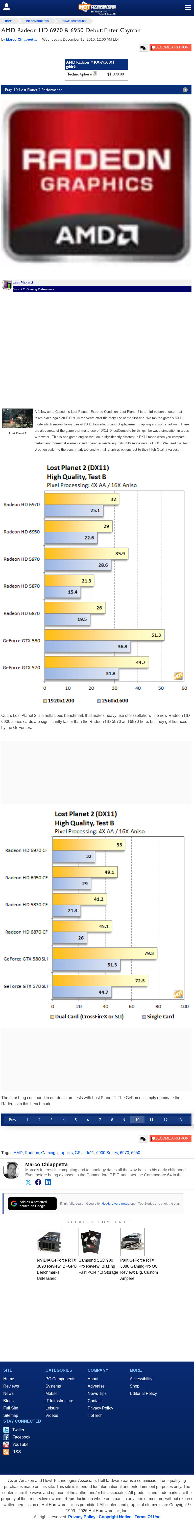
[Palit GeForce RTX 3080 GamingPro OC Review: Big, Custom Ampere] (132, 1242)
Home (8, 1379)
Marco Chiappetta (46, 1164)
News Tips (97, 1393)
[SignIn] (10, 7)
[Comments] (143, 48)
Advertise (96, 1386)
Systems (53, 1386)
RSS (16, 1452)
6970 (124, 1153)
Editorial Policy (143, 1393)
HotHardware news (115, 1203)
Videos (51, 1415)
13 (180, 1119)
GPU (79, 1153)
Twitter (18, 1430)
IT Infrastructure (59, 1401)
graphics (65, 1153)
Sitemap (10, 1415)
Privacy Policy (100, 1408)
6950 (135, 1153)
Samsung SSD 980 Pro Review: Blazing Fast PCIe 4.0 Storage (98, 1266)
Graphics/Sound (74, 21)
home (9, 21)
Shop (134, 1386)
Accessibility (141, 1379)
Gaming (48, 1153)
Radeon (32, 1153)
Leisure (52, 1408)
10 (137, 1119)
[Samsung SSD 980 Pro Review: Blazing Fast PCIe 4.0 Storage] (91, 1242)
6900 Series (107, 1153)
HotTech (95, 1415)
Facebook (21, 1437)
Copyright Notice (115, 1517)
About (93, 1379)
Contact (95, 1401)
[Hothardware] (97, 8)
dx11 (90, 1153)
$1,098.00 (115, 74)
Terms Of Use (147, 1517)
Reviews (11, 1386)
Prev (12, 1119)
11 (152, 1119)
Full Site (10, 1408)
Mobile (51, 1393)
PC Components (37, 21)
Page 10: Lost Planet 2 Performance (33, 89)
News (8, 1393)
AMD (18, 1153)
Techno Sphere (79, 74)
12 (166, 1119)
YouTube (20, 1444)
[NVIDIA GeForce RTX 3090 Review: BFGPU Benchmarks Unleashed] (49, 1242)
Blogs (8, 1401)
